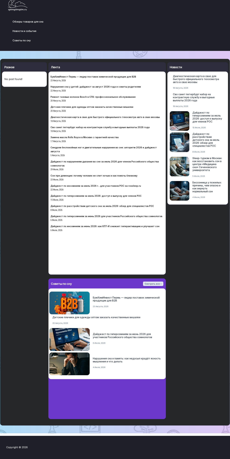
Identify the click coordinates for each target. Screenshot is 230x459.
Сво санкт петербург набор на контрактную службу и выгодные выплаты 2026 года (100, 127)
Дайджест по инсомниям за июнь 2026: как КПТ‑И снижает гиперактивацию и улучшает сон (105, 226)
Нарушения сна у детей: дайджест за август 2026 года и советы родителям (96, 86)
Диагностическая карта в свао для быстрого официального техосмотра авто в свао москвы (105, 117)
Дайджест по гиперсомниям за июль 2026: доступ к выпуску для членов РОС (96, 195)
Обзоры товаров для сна (28, 21)
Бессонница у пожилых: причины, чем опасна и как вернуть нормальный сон (207, 187)
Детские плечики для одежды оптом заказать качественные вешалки (92, 107)
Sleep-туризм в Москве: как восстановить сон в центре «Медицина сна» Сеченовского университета (207, 164)
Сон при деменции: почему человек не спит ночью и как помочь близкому (94, 175)
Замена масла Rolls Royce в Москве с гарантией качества (85, 137)
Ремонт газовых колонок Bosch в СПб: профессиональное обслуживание (93, 97)
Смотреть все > (153, 283)
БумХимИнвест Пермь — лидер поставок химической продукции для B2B (93, 76)
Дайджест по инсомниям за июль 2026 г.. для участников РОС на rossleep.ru (96, 185)
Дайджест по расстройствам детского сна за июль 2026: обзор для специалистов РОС (102, 206)
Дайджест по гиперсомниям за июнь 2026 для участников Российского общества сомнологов (106, 216)
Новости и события (24, 31)
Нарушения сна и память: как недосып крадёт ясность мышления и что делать (127, 360)
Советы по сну (22, 40)
